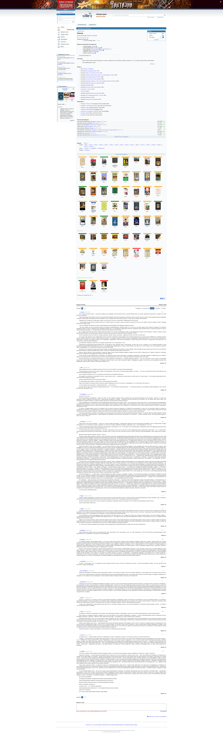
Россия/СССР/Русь (105, 49)
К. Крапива (85, 40)
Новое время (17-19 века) (97, 50)
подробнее (156, 39)
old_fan (152, 63)
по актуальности (145, 308)
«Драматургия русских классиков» (93, 83)
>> (71, 118)
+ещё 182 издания (121, 154)
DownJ (82, 597)
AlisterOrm (82, 421)
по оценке (163, 308)
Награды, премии (64, 34)
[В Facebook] (162, 298)
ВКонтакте (122, 724)
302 (90, 55)
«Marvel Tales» (70, 79)
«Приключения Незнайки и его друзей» (93, 131)
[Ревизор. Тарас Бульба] (125, 180)
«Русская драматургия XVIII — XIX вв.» (94, 95)
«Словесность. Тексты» (86, 89)
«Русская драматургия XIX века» (93, 76)
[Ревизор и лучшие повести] (104, 164)
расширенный (160, 17)
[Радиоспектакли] (158, 253)
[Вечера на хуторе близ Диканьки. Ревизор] (136, 161)
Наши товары (134, 724)
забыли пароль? (69, 12)
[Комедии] (82, 239)
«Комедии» (88, 85)
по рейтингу (157, 308)
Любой (93, 53)
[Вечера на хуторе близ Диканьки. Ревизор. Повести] (93, 194)
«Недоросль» (92, 128)
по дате (152, 308)
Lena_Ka (82, 634)
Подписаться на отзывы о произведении (157, 716)
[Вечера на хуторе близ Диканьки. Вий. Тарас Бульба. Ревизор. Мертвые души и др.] (136, 256)
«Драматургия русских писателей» (93, 93)
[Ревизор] (93, 165)
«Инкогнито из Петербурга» (87, 111)
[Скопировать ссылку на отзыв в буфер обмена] (79, 312)
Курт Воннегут (65, 88)
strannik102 (83, 394)
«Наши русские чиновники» (92, 99)
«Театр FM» (83, 91)
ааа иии (82, 312)
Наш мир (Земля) (95, 49)
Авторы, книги (70, 29)
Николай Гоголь (80, 31)
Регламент (99, 724)
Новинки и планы (64, 31)
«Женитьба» (87, 133)
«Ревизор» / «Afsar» (85, 107)
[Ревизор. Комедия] (125, 209)
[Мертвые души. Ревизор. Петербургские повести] (83, 192)
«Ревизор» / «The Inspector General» (89, 105)
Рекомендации (64, 39)
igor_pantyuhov (84, 570)
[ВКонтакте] (161, 298)
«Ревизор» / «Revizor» (86, 103)
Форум (62, 46)
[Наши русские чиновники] (93, 223)
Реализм (94, 46)
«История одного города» (95, 124)
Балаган (65, 89)
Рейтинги (63, 36)
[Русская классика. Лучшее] (125, 256)
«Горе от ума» (95, 123)
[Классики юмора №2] (115, 256)
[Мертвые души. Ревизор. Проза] (115, 192)
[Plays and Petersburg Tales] (104, 288)
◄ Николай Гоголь (82, 24)
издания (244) (92, 24)
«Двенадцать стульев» (95, 121)
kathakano (82, 530)
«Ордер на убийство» (88, 126)
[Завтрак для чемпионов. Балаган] (66, 99)
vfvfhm (82, 508)
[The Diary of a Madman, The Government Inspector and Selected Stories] (93, 289)
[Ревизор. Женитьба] (104, 238)
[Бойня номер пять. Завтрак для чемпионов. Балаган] (60, 99)
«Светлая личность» (94, 134)
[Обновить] (73, 89)
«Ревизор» (83, 109)
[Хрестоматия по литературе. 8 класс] (93, 270)
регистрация (62, 12)
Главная (62, 27)
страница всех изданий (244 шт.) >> (85, 295)
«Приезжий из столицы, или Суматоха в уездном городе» (104, 129)
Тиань (81, 611)
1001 (81, 367)
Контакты (108, 724)
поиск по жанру (150, 17)
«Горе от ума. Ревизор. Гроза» (92, 72)
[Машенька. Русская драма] (158, 165)
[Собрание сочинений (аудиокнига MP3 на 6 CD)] (104, 268)
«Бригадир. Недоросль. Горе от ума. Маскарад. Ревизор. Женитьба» (101, 81)
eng (91, 724)
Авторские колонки (65, 44)
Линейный (95, 51)
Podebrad (82, 539)
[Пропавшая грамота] (136, 195)
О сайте (88, 724)
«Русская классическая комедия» (93, 78)
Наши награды (115, 724)
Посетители (63, 41)
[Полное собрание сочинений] (82, 165)
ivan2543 (82, 651)
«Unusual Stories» (62, 79)
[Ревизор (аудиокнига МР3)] (147, 239)
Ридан (81, 495)
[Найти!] (164, 15)
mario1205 (82, 561)
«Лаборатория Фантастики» (114, 731)
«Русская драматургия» (91, 70)
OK (72, 22)
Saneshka (60, 106)
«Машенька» (88, 97)
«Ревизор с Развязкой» (92, 35)
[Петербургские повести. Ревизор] (136, 180)
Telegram (127, 724)
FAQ (104, 724)
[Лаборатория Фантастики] (87, 15)
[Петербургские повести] (147, 180)
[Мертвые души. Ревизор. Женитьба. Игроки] (115, 209)
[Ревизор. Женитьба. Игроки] (136, 239)
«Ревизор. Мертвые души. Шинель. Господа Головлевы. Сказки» (100, 74)
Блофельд (83, 581)
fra (93, 724)
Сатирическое (97, 47)
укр (95, 724)
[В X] (164, 298)
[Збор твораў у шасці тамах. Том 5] (82, 288)
